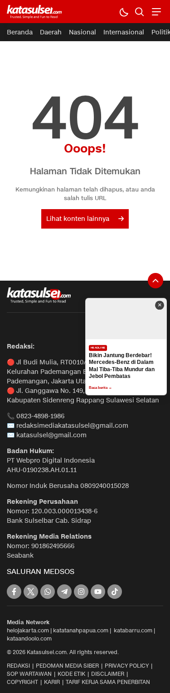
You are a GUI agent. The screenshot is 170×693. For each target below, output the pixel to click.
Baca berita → (100, 388)
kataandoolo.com (29, 638)
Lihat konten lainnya (77, 219)
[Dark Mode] (123, 11)
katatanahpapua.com (80, 630)
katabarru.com (133, 630)
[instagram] (81, 591)
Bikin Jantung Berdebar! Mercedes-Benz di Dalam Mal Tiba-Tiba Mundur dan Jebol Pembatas (122, 366)
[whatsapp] (47, 591)
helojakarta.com (28, 630)
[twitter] (31, 591)
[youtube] (98, 591)
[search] (139, 11)
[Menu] (155, 11)
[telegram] (64, 591)
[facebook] (14, 591)
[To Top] (155, 280)
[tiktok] (114, 591)
